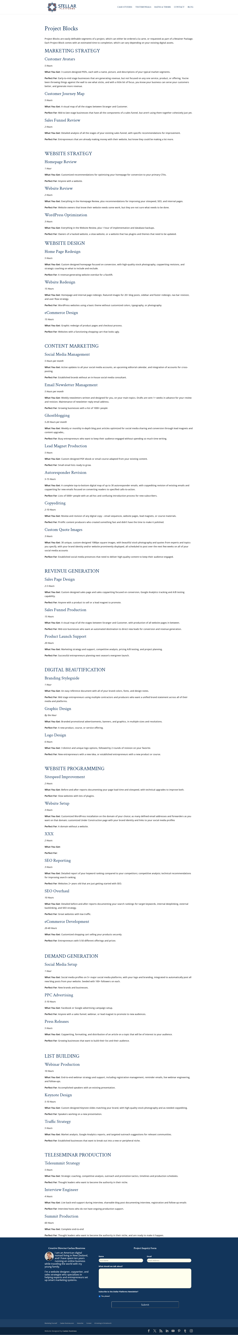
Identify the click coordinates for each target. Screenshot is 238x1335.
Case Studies (124, 7)
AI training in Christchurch (102, 1323)
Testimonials (143, 7)
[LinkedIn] (166, 1331)
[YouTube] (173, 1331)
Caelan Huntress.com (67, 1323)
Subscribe (80, 1323)
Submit (145, 1304)
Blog (190, 7)
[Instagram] (191, 1331)
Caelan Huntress (70, 1331)
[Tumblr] (185, 1331)
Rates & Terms (162, 7)
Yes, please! (105, 1296)
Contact (179, 7)
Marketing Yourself (51, 1323)
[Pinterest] (179, 1331)
